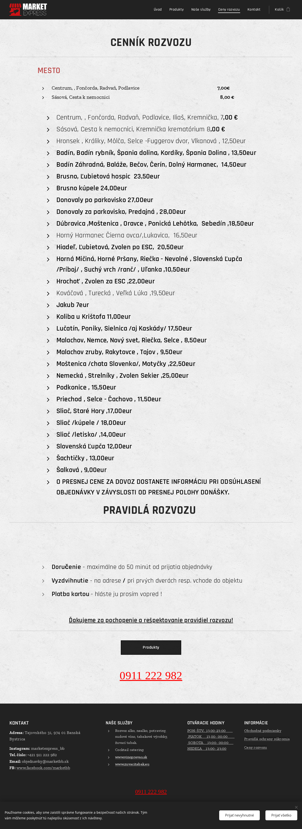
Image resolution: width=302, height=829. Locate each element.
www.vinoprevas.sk (131, 757)
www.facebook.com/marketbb (43, 767)
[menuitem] (159, 10)
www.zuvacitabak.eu (132, 764)
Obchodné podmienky (262, 730)
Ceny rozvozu (255, 747)
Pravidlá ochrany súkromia (267, 739)
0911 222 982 (151, 675)
